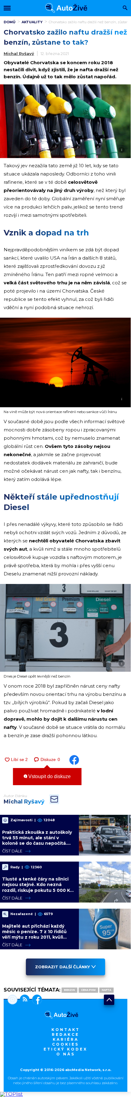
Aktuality (32, 22)
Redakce (65, 1034)
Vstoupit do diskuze (49, 776)
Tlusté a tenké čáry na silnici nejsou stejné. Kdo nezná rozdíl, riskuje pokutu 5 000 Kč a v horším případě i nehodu (37, 887)
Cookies (65, 1044)
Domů (10, 22)
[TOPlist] (11, 1094)
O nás (65, 1054)
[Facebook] (36, 1000)
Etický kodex (65, 1049)
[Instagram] (12, 1000)
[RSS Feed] (23, 1000)
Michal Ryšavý (19, 53)
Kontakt (65, 1029)
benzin (69, 990)
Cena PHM (88, 990)
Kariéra (66, 1039)
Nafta (106, 990)
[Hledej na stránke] (125, 8)
